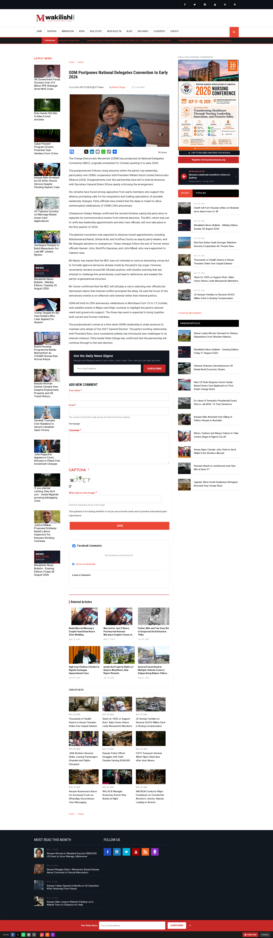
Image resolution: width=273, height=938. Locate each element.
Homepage (74, 423)
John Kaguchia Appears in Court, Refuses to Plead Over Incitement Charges (47, 459)
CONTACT (174, 31)
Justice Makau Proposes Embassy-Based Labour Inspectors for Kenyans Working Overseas (45, 533)
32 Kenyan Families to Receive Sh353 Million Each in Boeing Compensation (150, 722)
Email (71, 405)
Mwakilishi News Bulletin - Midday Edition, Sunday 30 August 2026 (216, 227)
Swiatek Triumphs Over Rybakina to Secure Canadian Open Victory (44, 425)
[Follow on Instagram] (42, 935)
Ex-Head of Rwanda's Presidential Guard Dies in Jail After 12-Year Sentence (215, 402)
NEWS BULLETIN (114, 31)
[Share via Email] (29, 935)
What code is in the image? (82, 493)
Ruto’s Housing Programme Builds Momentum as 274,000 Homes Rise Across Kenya (46, 353)
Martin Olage (118, 87)
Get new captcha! (70, 486)
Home (39, 31)
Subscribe (154, 368)
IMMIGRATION (68, 31)
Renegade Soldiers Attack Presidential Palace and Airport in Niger (173, 40)
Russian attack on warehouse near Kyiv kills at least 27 (215, 467)
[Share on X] (18, 935)
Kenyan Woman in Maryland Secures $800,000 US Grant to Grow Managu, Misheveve (72, 855)
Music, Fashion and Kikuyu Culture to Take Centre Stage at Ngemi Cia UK (216, 435)
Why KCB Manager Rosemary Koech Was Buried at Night (114, 795)
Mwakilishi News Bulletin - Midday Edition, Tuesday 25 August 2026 (45, 283)
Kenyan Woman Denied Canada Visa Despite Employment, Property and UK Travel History (46, 390)
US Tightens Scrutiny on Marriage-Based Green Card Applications (46, 216)
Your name (74, 390)
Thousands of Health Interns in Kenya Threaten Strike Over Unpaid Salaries (83, 722)
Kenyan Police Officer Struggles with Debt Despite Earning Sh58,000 (116, 757)
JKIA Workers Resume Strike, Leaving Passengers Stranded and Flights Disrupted (83, 759)
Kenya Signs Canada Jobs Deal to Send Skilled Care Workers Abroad (215, 451)
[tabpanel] (208, 248)
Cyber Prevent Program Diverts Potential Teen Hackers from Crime (46, 148)
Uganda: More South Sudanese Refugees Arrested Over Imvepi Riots (216, 484)
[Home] (55, 18)
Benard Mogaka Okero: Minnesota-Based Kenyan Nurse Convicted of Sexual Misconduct (73, 871)
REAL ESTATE (96, 31)
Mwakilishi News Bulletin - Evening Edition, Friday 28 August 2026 (44, 570)
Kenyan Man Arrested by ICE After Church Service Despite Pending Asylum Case (47, 182)
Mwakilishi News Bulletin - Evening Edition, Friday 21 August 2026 (216, 351)
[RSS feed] (225, 5)
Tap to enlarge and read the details (210, 153)
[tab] (185, 193)
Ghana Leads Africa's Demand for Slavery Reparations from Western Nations (216, 335)
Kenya (80, 62)
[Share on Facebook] (13, 935)
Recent (185, 193)
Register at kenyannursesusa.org (208, 159)
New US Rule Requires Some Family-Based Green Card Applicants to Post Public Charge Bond (213, 386)
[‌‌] (185, 5)
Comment (74, 430)
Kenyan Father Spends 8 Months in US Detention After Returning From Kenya (73, 887)
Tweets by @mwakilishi (189, 313)
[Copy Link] (34, 935)
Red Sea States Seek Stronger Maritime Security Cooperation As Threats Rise (215, 244)
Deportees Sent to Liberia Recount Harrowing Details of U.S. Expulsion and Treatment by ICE (93, 40)
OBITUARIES (143, 31)
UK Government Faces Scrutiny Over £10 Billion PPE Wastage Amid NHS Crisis (47, 84)
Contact (265, 935)
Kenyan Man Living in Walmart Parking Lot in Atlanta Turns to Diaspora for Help (70, 903)
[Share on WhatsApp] (23, 935)
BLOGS (129, 31)
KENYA (82, 31)
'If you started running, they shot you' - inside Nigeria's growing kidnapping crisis (46, 494)
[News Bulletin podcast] (235, 5)
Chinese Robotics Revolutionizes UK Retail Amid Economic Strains (213, 367)
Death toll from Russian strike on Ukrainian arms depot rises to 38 (216, 209)
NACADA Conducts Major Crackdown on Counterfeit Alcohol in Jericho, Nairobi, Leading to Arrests (150, 797)
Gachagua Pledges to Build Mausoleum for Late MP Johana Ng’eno (46, 249)
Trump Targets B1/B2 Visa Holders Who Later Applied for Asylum (46, 317)
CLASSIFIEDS (159, 31)
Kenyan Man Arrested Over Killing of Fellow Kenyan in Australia (213, 419)
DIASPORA (52, 31)
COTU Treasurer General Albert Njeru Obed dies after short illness (149, 757)
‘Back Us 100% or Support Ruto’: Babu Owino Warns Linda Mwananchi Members (117, 722)
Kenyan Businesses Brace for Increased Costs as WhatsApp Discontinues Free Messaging (83, 797)
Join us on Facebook (85, 564)
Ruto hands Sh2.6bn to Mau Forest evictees (45, 116)
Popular (201, 193)
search (234, 32)
